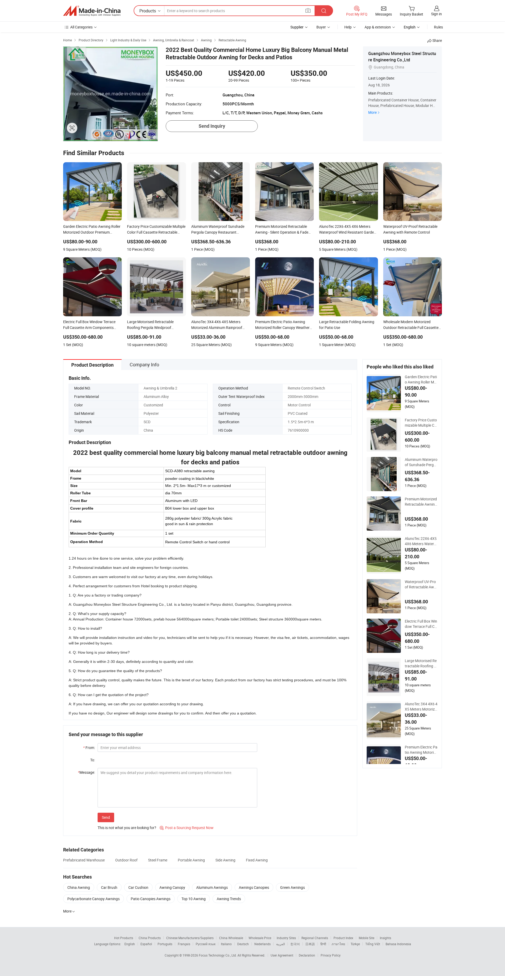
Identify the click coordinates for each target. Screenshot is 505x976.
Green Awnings (292, 887)
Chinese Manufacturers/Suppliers (190, 938)
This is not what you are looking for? (127, 827)
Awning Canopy (172, 887)
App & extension (378, 26)
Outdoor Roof (126, 859)
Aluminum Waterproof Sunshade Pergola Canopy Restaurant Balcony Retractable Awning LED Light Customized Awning (421, 462)
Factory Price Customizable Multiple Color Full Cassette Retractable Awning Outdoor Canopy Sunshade (421, 422)
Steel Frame (157, 859)
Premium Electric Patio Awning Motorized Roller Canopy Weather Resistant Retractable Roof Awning (421, 750)
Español (146, 944)
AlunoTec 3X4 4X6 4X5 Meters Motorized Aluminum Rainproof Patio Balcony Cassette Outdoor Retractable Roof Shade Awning (421, 706)
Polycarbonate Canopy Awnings (93, 898)
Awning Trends (229, 898)
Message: (86, 772)
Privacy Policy (331, 955)
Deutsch (243, 944)
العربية (280, 944)
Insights (385, 938)
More (372, 112)
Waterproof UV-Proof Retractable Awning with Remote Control (421, 584)
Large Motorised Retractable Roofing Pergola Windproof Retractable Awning (421, 663)
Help (348, 26)
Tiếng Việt (372, 944)
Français (184, 944)
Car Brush (109, 887)
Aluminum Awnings (212, 887)
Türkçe (355, 944)
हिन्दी (323, 944)
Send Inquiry (212, 126)
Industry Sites (286, 938)
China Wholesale (231, 938)
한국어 (295, 944)
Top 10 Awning (193, 898)
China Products (150, 938)
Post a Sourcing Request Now (187, 827)
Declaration (307, 955)
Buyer (321, 26)
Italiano (226, 944)
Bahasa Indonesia (398, 944)
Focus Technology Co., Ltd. (218, 955)
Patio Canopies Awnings (150, 898)
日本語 (310, 944)
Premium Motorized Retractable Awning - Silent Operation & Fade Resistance (421, 501)
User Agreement (282, 955)
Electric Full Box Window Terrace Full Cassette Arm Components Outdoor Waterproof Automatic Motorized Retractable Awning (421, 624)
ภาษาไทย (338, 944)
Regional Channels (314, 938)
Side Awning (225, 859)
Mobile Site (366, 938)
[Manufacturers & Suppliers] (91, 10)
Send (106, 817)
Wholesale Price (260, 938)
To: (92, 759)
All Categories (81, 26)
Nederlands (262, 944)
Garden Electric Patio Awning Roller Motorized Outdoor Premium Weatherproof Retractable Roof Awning (421, 379)
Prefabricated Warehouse (84, 859)
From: (89, 747)
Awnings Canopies (254, 887)
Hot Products (123, 938)
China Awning (78, 887)
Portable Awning (191, 859)
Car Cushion (138, 887)
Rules (438, 26)
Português (165, 944)
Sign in (436, 13)
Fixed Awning (257, 859)
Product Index (343, 938)
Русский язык (205, 944)
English (129, 944)
